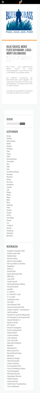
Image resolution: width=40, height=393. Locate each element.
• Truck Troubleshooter (13, 386)
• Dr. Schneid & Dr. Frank (13, 294)
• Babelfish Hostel (11, 256)
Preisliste (9, 210)
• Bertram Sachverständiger (14, 261)
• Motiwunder (10, 355)
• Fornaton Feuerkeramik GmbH (15, 307)
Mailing (9, 194)
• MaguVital (10, 345)
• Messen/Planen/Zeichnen (14, 353)
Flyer (8, 164)
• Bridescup (10, 268)
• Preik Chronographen (13, 371)
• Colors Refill (10, 279)
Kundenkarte (10, 184)
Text (8, 223)
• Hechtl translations (12, 312)
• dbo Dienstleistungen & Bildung (16, 284)
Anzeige (9, 136)
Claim (8, 151)
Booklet (9, 143)
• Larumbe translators (13, 335)
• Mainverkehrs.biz (12, 348)
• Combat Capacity (12, 281)
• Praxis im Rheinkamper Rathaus (16, 368)
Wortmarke (9, 61)
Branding (9, 146)
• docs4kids (10, 289)
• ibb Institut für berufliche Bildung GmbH (18, 314)
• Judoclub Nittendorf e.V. (14, 320)
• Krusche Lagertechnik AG (14, 330)
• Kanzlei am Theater (12, 322)
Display (9, 154)
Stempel (9, 220)
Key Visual (9, 182)
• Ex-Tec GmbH (11, 297)
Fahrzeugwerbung (11, 159)
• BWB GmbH (10, 276)
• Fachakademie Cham (13, 299)
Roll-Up (9, 215)
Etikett (8, 156)
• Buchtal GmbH (11, 271)
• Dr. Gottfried (10, 291)
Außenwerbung (11, 141)
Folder (8, 166)
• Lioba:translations (12, 337)
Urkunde (9, 228)
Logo (14, 59)
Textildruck (10, 225)
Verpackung (10, 230)
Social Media (10, 217)
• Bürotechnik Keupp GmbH (14, 274)
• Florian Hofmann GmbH (13, 304)
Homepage (10, 174)
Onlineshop (10, 205)
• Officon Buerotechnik (13, 361)
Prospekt (9, 212)
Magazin (9, 192)
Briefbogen (10, 148)
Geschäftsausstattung (13, 171)
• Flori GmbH (10, 302)
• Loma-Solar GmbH (12, 340)
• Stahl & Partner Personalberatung (16, 384)
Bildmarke (25, 59)
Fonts (8, 169)
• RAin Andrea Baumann (13, 373)
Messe (8, 202)
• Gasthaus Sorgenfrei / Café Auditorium (18, 309)
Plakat (8, 207)
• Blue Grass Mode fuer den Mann (16, 263)
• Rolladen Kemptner (12, 378)
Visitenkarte (10, 233)
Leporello (9, 187)
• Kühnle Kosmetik (12, 332)
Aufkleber (9, 138)
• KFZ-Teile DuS (11, 325)
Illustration (10, 177)
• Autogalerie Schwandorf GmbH (16, 251)
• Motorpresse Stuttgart (13, 358)
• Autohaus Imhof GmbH (13, 253)
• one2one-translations (13, 363)
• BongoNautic (11, 266)
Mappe (8, 197)
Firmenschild (10, 161)
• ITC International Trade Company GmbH (18, 317)
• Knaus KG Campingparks (14, 327)
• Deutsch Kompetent (12, 286)
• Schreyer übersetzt (12, 381)
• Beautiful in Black (12, 258)
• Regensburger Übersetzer (14, 376)
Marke (17, 59)
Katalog (9, 179)
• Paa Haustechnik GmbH (14, 366)
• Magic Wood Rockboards (14, 343)
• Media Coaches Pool (13, 350)
